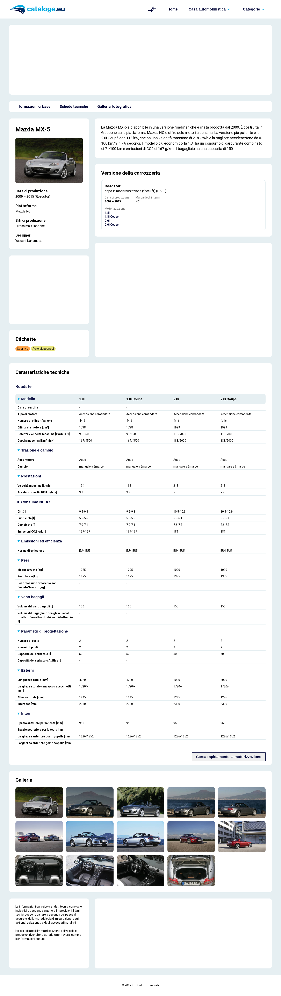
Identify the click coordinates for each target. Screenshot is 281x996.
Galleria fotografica (114, 106)
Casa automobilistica (207, 9)
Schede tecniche (74, 106)
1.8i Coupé (111, 216)
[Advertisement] (140, 59)
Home (172, 9)
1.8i (107, 212)
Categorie (251, 9)
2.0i (107, 220)
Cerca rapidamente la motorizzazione (228, 757)
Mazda (24, 129)
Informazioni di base (32, 106)
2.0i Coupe (111, 224)
